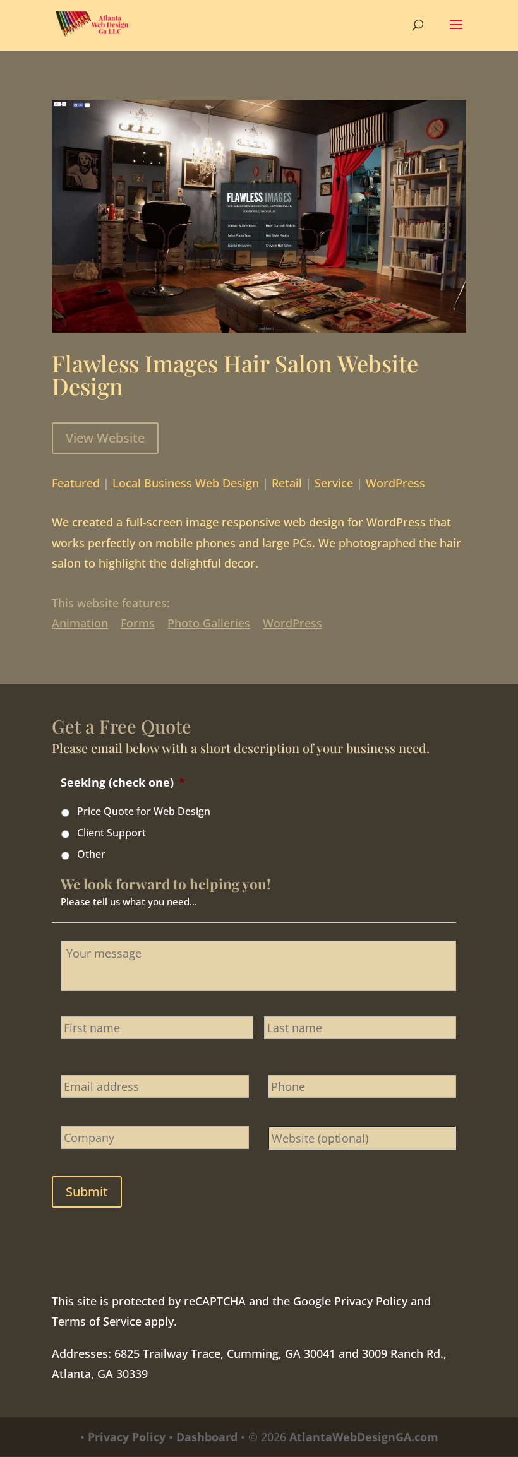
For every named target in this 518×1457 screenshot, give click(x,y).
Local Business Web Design (185, 483)
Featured (76, 483)
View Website (105, 437)
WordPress (395, 483)
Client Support (111, 833)
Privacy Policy (370, 1301)
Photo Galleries (208, 623)
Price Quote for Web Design (143, 811)
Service (334, 483)
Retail (287, 483)
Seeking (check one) (123, 782)
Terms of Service (97, 1321)
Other (91, 854)
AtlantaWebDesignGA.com (363, 1436)
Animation (80, 623)
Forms (138, 623)
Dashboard (207, 1436)
